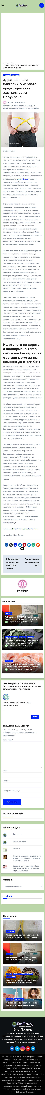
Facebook (7, 896)
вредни (9, 999)
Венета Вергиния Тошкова (14, 703)
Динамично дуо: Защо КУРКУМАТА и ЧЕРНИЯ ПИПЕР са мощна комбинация (22, 982)
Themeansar (30, 1092)
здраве (22, 637)
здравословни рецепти (23, 974)
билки (9, 974)
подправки (11, 976)
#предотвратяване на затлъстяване (24, 108)
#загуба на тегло (11, 106)
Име (5, 771)
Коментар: (8, 740)
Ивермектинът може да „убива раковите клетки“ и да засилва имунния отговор (26, 868)
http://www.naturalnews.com (24, 529)
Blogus (20, 1092)
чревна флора (22, 179)
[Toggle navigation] (2, 5)
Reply (35, 717)
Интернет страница (11, 791)
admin (12, 102)
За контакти (18, 834)
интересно (19, 999)
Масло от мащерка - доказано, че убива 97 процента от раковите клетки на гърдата (27, 858)
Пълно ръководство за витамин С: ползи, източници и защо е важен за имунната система (22, 937)
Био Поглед (22, 1029)
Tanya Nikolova (14, 622)
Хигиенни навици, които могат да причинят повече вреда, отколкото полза (22, 1005)
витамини (10, 931)
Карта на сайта (19, 841)
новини (7, 75)
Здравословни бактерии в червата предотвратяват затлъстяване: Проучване (19, 88)
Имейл (6, 781)
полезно (15, 75)
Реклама (16, 849)
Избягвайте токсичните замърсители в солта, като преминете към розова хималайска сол (22, 667)
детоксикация (11, 637)
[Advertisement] (22, 37)
